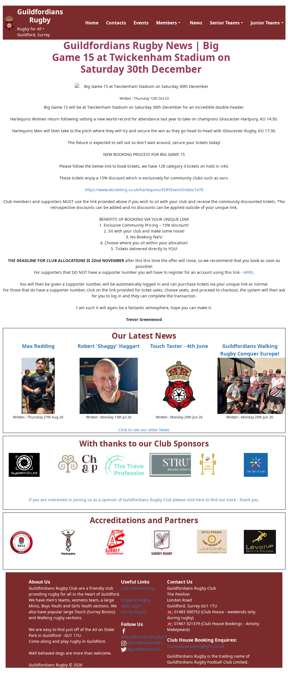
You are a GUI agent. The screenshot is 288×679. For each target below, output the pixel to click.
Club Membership (138, 588)
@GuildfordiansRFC (145, 642)
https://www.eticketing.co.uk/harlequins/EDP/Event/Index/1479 (144, 189)
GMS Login (131, 606)
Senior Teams (225, 23)
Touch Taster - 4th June (179, 346)
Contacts (116, 23)
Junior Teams (265, 23)
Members (166, 23)
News (196, 23)
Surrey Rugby (134, 611)
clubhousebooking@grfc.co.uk (195, 646)
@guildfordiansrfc (144, 649)
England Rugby (135, 600)
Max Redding (38, 346)
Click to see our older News (144, 429)
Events (141, 23)
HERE (248, 272)
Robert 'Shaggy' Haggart (109, 346)
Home (91, 23)
